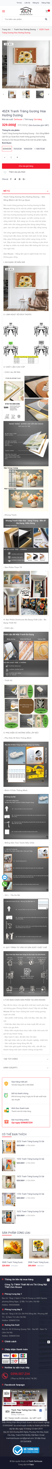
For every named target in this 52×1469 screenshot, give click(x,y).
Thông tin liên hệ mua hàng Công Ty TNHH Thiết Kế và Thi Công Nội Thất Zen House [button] (26, 1283)
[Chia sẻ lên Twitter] (15, 179)
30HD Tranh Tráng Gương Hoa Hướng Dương (21, 1262)
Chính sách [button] (10, 1341)
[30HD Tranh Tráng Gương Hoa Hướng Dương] (13, 1249)
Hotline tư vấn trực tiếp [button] (17, 1367)
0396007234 (27, 1122)
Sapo (31, 1464)
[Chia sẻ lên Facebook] (10, 179)
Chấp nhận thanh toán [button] (16, 1349)
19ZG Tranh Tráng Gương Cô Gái (30, 1159)
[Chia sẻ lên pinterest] (19, 179)
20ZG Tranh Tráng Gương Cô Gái (30, 1141)
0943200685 (14, 1305)
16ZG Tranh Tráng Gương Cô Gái (30, 1211)
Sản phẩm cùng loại (16, 1232)
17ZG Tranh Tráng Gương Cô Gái (30, 1194)
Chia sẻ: (5, 179)
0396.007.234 (20, 1374)
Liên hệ (27, 3)
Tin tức (19, 3)
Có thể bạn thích (14, 1134)
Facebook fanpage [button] (15, 1385)
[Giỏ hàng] (46, 11)
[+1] (24, 179)
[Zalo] (4, 877)
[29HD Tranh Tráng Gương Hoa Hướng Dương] (39, 1249)
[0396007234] (4, 884)
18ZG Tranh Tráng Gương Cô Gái (30, 1176)
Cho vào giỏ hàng (26, 166)
